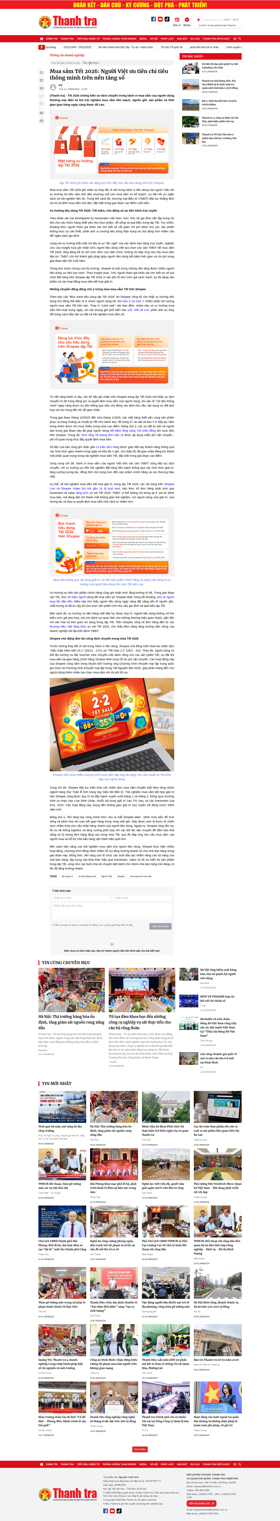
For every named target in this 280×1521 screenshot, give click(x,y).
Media (143, 38)
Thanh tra (67, 38)
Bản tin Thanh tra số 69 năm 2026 (216, 1359)
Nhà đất (182, 38)
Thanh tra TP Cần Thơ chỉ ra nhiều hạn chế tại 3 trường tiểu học (219, 138)
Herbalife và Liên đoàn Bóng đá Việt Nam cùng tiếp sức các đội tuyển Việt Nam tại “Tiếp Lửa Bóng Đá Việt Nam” (218, 1027)
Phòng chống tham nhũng (119, 38)
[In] (41, 121)
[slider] (212, 19)
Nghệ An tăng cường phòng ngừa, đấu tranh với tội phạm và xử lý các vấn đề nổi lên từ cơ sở (112, 1245)
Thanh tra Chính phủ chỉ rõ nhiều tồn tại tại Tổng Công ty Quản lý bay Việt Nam (165, 1421)
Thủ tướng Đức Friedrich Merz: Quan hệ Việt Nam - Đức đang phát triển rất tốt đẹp (218, 1188)
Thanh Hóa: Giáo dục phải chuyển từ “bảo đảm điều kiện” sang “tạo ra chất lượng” (113, 1306)
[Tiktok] (167, 19)
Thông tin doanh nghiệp (67, 55)
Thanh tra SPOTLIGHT (216, 38)
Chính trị (51, 38)
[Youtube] (160, 19)
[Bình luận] (41, 113)
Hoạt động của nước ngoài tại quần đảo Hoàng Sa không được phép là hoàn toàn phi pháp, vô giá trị (216, 1421)
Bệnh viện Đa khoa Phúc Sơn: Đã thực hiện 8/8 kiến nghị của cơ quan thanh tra (165, 1130)
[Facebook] (153, 19)
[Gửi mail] (41, 88)
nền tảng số (67, 876)
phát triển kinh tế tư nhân (180, 47)
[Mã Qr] (41, 103)
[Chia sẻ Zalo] (41, 80)
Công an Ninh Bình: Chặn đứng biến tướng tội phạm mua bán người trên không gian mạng (113, 1364)
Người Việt (106, 876)
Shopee (120, 876)
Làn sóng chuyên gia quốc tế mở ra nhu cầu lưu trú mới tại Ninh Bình (218, 1058)
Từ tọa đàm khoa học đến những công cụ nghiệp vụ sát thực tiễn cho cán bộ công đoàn (140, 1022)
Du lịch (195, 38)
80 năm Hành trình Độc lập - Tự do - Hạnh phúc (101, 47)
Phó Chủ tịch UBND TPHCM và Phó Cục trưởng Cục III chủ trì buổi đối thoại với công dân (164, 1245)
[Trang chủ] (41, 38)
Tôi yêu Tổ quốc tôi (147, 47)
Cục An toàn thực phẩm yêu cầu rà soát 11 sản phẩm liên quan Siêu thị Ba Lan (216, 1130)
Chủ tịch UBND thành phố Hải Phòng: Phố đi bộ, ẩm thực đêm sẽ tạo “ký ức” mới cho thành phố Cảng (62, 1245)
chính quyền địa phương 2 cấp (219, 47)
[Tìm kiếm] (240, 38)
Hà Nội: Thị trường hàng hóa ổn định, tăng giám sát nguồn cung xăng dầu (71, 1022)
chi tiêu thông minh (87, 876)
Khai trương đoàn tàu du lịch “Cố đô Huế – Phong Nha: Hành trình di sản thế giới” (62, 1421)
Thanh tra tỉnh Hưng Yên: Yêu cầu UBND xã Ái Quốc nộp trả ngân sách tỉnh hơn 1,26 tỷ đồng (220, 84)
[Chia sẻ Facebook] (41, 72)
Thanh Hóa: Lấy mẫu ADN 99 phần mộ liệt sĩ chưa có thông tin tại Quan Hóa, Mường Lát (165, 1364)
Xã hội (154, 38)
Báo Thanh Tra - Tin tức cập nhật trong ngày (67, 22)
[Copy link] (41, 96)
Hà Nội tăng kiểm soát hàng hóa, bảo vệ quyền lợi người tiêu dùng (218, 974)
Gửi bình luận (160, 926)
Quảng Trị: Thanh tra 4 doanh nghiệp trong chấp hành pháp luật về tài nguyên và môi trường (60, 1364)
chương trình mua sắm (141, 876)
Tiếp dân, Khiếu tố (88, 38)
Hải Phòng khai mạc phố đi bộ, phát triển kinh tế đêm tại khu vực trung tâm (113, 1188)
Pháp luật (167, 38)
